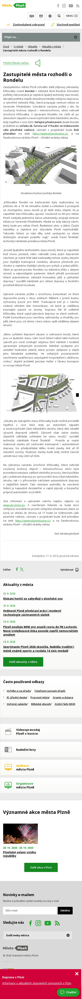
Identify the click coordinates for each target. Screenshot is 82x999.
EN (50, 16)
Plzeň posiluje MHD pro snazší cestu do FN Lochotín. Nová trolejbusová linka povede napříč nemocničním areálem (40, 630)
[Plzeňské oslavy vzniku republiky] (20, 833)
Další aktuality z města (23, 662)
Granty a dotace (63, 697)
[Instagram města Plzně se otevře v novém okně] (64, 8)
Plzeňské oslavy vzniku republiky (19, 854)
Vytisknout (66, 569)
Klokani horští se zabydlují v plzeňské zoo (33, 598)
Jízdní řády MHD (65, 704)
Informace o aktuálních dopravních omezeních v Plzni (36, 983)
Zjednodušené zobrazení (29, 24)
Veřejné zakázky (17, 704)
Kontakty (41, 16)
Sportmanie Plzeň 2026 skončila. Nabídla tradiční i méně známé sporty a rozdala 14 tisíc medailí (38, 649)
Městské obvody (41, 704)
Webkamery (32, 16)
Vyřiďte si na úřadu (19, 691)
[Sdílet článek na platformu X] (23, 570)
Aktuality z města (51, 46)
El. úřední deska (17, 697)
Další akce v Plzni (41, 867)
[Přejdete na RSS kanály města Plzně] (78, 8)
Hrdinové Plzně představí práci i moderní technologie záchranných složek (32, 613)
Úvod (6, 46)
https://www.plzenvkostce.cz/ (50, 133)
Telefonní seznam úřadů (49, 691)
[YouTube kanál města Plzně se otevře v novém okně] (48, 923)
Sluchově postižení (68, 24)
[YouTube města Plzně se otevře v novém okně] (71, 8)
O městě (18, 46)
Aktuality (32, 46)
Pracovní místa (39, 697)
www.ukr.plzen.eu (14, 505)
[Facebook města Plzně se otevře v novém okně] (57, 8)
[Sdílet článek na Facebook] (16, 570)
